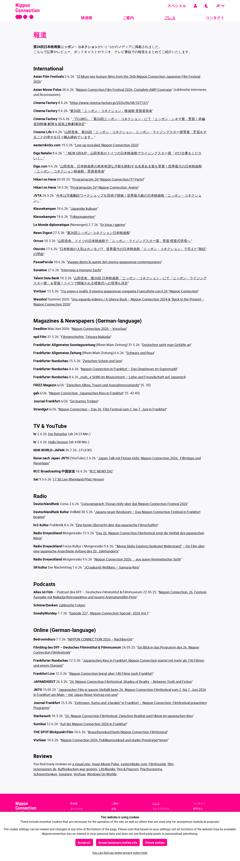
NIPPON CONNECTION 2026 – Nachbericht (100, 639)
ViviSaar (80, 774)
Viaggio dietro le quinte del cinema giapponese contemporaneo (114, 262)
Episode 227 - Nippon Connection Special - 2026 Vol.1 (109, 613)
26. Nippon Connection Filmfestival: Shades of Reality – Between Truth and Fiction (131, 681)
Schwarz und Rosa (140, 353)
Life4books (107, 769)
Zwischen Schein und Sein (102, 361)
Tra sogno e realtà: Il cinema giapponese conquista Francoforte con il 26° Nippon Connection (129, 291)
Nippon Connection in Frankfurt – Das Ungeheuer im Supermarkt (129, 369)
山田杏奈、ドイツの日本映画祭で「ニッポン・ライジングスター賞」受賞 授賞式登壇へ (124, 240)
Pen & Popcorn (128, 769)
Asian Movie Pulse (105, 764)
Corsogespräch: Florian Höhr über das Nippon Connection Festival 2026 (134, 504)
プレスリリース (160, 808)
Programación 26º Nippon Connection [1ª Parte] (108, 179)
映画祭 (86, 17)
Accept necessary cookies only (117, 842)
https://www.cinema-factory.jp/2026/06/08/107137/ (109, 102)
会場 (113, 808)
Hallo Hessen (58, 442)
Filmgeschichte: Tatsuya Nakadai (85, 336)
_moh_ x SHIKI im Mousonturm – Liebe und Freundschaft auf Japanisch (132, 377)
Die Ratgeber (58, 434)
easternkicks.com (134, 764)
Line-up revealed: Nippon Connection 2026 (106, 145)
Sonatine (65, 774)
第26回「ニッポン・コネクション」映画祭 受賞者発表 (111, 110)
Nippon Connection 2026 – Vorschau (99, 328)
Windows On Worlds (102, 774)
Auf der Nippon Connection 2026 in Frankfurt (93, 724)
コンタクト (215, 17)
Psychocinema (151, 769)
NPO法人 (198, 808)
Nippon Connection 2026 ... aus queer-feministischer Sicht (137, 559)
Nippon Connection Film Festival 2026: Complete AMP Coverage (124, 89)
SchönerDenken (45, 774)
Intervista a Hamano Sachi (81, 270)
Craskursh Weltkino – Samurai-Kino (112, 567)
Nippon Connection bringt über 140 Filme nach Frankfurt (111, 673)
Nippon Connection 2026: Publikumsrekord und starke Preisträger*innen (114, 740)
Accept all (84, 842)
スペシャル (176, 5)
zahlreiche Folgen (72, 605)
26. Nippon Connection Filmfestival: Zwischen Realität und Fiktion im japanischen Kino (129, 716)
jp (218, 5)
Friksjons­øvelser (82, 216)
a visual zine (81, 764)
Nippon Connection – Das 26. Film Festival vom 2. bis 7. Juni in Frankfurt (112, 409)
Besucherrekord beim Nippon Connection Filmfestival (127, 732)
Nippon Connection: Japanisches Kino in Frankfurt (86, 393)
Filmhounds (157, 764)
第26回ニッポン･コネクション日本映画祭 (98, 232)
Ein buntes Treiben (84, 401)
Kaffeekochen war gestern (77, 769)
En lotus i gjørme (112, 224)
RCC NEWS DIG (101, 471)
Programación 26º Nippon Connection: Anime (104, 187)
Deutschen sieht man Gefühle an (166, 344)
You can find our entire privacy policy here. (120, 853)
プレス (170, 17)
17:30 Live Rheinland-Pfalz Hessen (78, 479)
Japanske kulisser (83, 208)
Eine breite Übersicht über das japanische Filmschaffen (117, 525)
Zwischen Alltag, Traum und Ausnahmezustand (102, 385)
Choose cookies (155, 842)
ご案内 (128, 17)
